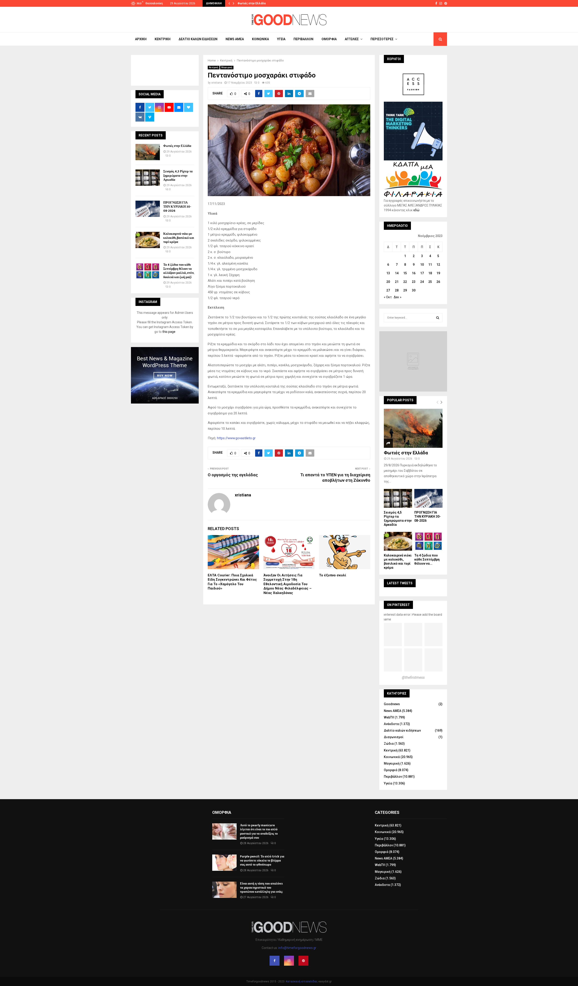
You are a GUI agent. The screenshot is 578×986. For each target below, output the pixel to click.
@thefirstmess (413, 677)
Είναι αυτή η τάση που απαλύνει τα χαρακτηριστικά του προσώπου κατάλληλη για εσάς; (261, 887)
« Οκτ (388, 297)
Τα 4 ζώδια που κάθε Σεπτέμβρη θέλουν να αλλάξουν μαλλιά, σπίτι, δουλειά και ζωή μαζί (178, 271)
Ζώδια (389, 743)
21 (397, 282)
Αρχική (141, 39)
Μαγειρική (226, 67)
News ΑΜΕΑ (235, 39)
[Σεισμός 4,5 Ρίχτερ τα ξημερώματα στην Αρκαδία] (147, 177)
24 (422, 282)
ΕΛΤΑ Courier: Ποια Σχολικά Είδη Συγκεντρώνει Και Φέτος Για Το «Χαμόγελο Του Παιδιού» (232, 582)
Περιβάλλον (303, 39)
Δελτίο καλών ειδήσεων (198, 39)
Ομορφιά (329, 39)
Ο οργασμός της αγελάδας (233, 474)
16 (413, 273)
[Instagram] (289, 961)
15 (405, 273)
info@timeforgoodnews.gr (297, 948)
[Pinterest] (303, 961)
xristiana (216, 82)
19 (438, 273)
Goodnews (392, 704)
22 (405, 282)
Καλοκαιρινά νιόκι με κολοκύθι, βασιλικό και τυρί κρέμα (178, 237)
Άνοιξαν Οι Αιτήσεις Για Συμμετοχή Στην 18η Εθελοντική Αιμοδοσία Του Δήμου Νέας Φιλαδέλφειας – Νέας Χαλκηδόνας (287, 584)
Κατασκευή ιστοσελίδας (302, 981)
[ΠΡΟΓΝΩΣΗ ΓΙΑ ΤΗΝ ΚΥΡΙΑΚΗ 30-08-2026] (147, 209)
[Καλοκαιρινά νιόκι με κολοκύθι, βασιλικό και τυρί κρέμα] (147, 240)
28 (397, 290)
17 (422, 273)
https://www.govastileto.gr (236, 438)
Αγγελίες (352, 39)
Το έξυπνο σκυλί (332, 575)
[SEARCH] (438, 317)
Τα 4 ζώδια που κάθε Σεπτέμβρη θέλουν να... (427, 559)
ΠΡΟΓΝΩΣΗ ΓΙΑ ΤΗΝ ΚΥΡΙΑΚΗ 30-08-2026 (177, 206)
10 (422, 264)
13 (388, 273)
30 (413, 290)
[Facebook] (275, 961)
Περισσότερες (382, 39)
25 (430, 282)
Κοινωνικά (260, 39)
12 (438, 264)
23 (413, 282)
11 (430, 264)
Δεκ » (397, 297)
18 (430, 273)
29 (405, 290)
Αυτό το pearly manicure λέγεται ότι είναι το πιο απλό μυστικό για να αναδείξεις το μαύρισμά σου (259, 831)
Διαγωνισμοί (393, 737)
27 (388, 290)
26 (438, 282)
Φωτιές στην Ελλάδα (252, 3)
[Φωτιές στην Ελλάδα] (147, 152)
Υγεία (281, 39)
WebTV (389, 717)
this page (168, 331)
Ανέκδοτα (391, 724)
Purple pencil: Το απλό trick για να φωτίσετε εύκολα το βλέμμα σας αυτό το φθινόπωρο (262, 860)
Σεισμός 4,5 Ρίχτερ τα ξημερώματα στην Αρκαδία (178, 175)
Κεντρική (162, 39)
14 (397, 273)
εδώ (416, 210)
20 (388, 282)
